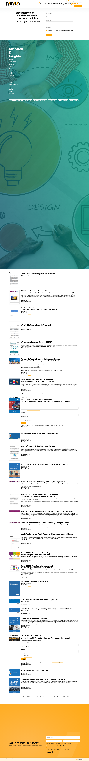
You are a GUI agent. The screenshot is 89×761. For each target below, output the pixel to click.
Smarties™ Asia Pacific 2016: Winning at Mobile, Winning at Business (45, 522)
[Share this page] (79, 72)
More (71, 6)
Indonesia (28, 506)
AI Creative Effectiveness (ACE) (39, 100)
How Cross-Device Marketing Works (34, 618)
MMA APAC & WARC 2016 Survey (33, 636)
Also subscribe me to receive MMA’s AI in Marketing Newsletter (59, 745)
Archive (29, 278)
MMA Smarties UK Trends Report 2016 (34, 670)
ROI (25, 397)
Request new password (28, 420)
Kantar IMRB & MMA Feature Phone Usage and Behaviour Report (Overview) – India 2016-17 (37, 554)
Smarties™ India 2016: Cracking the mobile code (38, 446)
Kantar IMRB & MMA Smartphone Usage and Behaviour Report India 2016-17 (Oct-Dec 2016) (37, 380)
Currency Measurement (24, 307)
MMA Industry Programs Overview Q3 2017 (36, 342)
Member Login (71, 1)
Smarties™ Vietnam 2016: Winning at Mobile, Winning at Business (44, 481)
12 (48, 696)
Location (33, 307)
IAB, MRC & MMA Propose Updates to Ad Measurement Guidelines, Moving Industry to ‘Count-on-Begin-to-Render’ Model (42, 541)
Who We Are (49, 5)
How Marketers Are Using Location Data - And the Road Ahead (43, 679)
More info (30, 759)
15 (57, 696)
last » (68, 696)
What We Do (56, 5)
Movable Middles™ (73, 100)
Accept (76, 759)
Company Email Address (26, 406)
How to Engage (64, 5)
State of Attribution (13, 100)
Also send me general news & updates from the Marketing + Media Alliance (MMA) (60, 31)
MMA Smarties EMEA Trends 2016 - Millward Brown (39, 433)
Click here (39, 403)
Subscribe (76, 1)
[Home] (9, 272)
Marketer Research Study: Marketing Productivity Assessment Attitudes (47, 608)
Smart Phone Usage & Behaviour (41, 393)
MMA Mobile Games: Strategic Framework (36, 325)
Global (34, 438)
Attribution (22, 397)
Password (23, 412)
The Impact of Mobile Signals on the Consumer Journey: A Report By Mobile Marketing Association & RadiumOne (41, 360)
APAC (25, 392)
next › (64, 696)
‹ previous (28, 696)
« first (23, 696)
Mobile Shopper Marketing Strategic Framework (38, 273)
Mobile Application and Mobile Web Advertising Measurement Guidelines (47, 534)
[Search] (80, 1)
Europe (25, 441)
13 (51, 696)
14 (54, 696)
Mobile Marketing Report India (30, 393)
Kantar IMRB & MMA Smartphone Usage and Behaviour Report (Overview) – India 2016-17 (37, 567)
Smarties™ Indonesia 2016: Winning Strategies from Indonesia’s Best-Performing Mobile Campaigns (39, 495)
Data (30, 307)
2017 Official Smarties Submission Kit (34, 291)
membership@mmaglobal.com (57, 425)
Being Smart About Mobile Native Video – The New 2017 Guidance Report (47, 464)
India (27, 392)
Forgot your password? (24, 416)
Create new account (27, 419)
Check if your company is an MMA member (33, 410)
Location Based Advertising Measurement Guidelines (40, 309)
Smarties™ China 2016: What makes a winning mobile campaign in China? (47, 511)
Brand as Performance (63, 100)
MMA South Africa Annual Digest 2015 (34, 581)
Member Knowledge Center (26, 100)
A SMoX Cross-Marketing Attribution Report (36, 399)
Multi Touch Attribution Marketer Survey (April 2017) (39, 599)
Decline (80, 759)
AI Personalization (52, 100)
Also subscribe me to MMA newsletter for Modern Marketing (59, 743)
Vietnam (28, 490)
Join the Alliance (78, 5)
